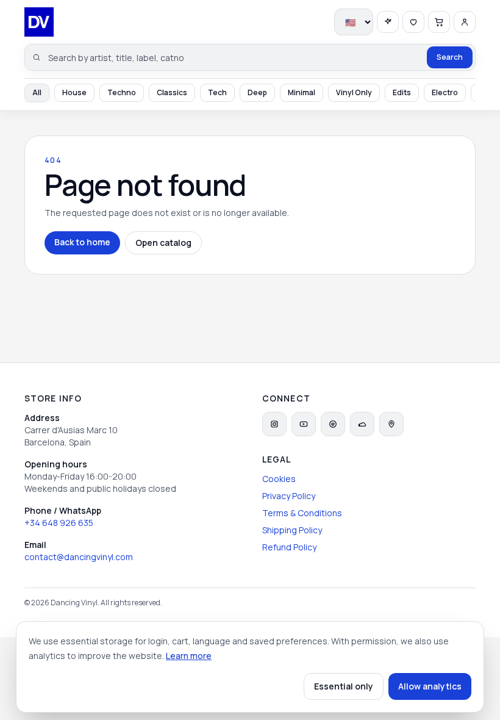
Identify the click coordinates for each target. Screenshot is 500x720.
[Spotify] (333, 424)
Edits (402, 92)
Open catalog (163, 242)
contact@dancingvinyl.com (78, 557)
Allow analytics (430, 686)
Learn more (189, 655)
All (36, 92)
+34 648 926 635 (58, 522)
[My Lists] (413, 22)
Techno (121, 92)
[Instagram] (274, 424)
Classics (172, 92)
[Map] (391, 424)
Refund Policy (289, 547)
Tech (217, 92)
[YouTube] (303, 424)
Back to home (82, 242)
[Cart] (439, 22)
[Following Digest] (388, 22)
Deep (257, 92)
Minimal (301, 92)
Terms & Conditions (302, 513)
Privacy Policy (288, 496)
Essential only (343, 686)
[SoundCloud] (362, 424)
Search (450, 57)
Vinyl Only (354, 92)
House (74, 92)
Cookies (279, 478)
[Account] (465, 22)
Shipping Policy (292, 530)
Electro (445, 92)
